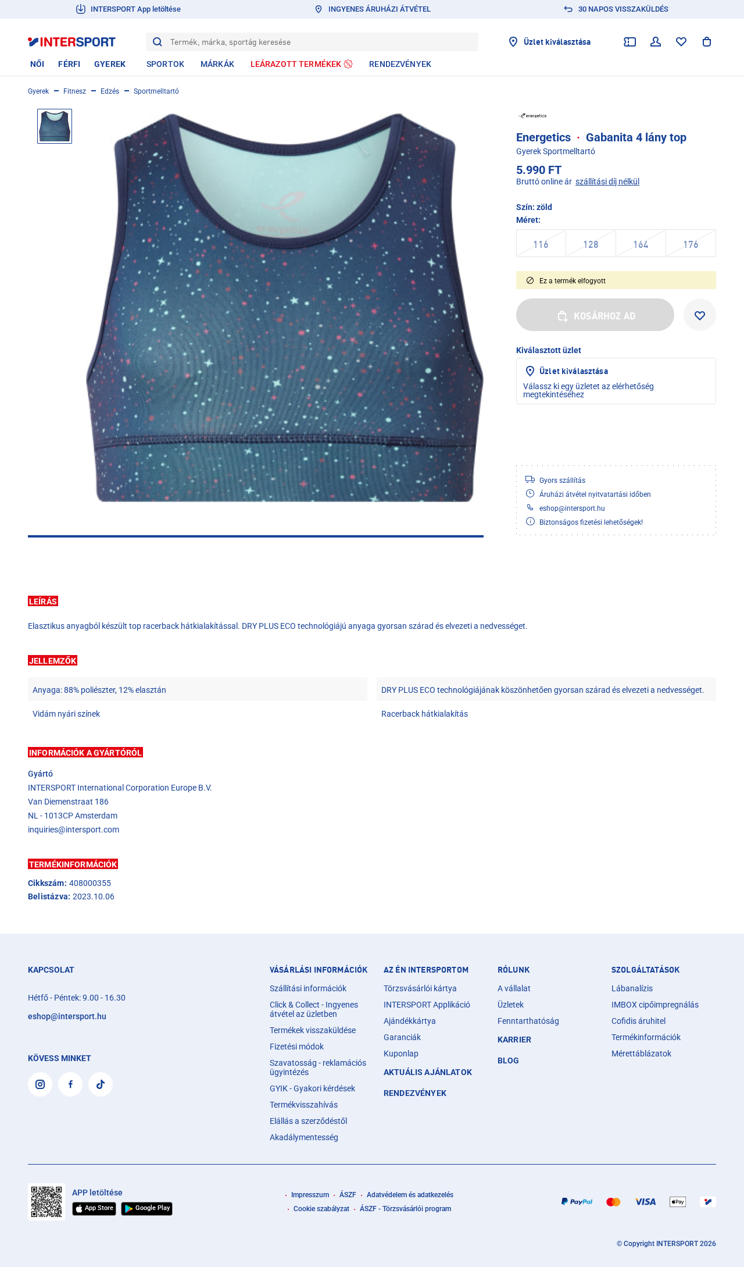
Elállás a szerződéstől (308, 1121)
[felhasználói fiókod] (656, 42)
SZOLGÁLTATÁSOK (645, 969)
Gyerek (38, 91)
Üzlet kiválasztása (573, 371)
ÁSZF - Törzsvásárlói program (405, 1209)
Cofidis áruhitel (638, 1021)
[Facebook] (70, 1084)
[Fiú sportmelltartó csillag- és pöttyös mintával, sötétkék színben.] (285, 308)
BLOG (509, 1060)
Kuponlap (401, 1053)
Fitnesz (74, 91)
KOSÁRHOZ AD (605, 316)
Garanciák (402, 1037)
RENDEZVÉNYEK (415, 1093)
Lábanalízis (632, 988)
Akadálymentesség (304, 1137)
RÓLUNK (514, 969)
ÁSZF (347, 1195)
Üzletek (511, 1004)
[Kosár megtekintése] (707, 42)
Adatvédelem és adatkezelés (410, 1195)
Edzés (110, 91)
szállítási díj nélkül (607, 181)
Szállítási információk (308, 988)
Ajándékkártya (410, 1021)
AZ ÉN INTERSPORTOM (426, 969)
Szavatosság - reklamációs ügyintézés (318, 1067)
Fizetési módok (297, 1046)
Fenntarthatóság (528, 1021)
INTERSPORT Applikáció (427, 1004)
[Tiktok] (100, 1084)
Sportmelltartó (156, 91)
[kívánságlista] (681, 42)
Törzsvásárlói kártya (420, 988)
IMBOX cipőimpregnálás (655, 1004)
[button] (372, 601)
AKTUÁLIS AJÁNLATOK (428, 1072)
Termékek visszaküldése (313, 1030)
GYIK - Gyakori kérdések (312, 1088)
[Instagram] (40, 1084)
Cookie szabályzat (321, 1209)
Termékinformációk (646, 1037)
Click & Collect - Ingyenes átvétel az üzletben (314, 1009)
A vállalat (514, 988)
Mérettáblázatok (641, 1053)
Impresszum (310, 1195)
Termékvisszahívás (304, 1104)
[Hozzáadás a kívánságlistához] (700, 314)
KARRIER (514, 1039)
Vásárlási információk (318, 969)
